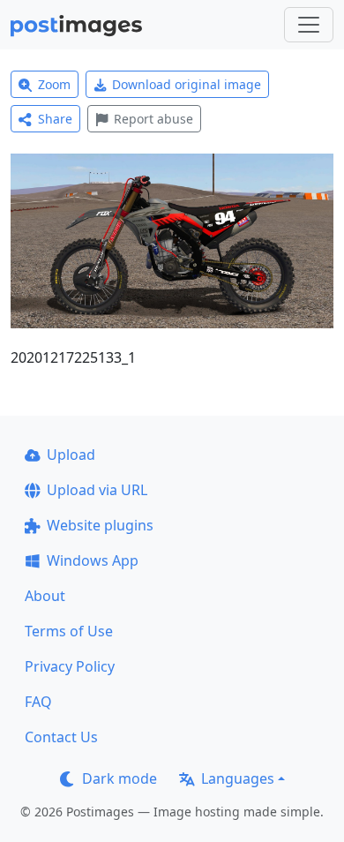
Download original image (186, 84)
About (45, 595)
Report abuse (153, 118)
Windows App (92, 560)
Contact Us (61, 737)
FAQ (38, 701)
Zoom (54, 84)
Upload (71, 454)
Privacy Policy (70, 666)
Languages (237, 778)
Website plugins (100, 525)
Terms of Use (69, 631)
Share (55, 118)
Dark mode (119, 778)
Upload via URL (97, 490)
